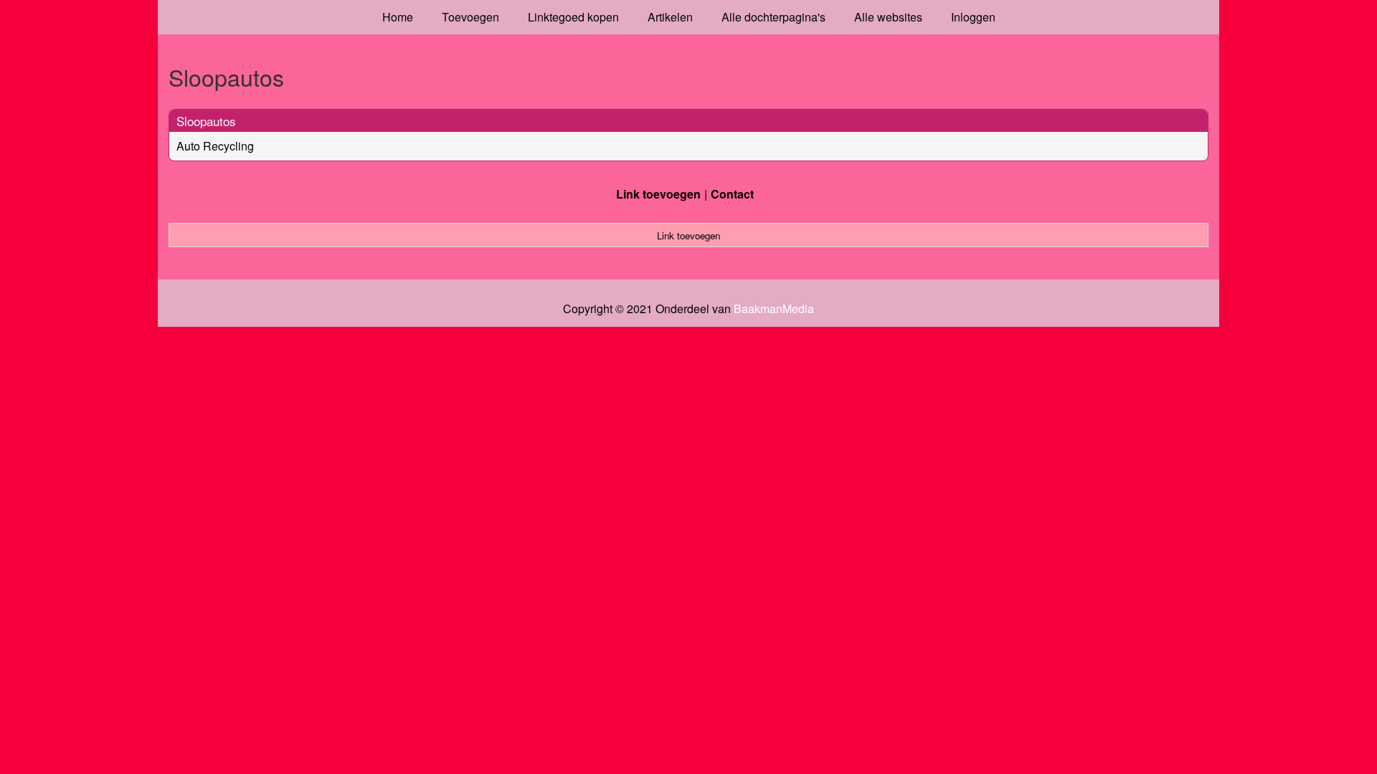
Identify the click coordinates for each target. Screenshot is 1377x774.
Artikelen (670, 17)
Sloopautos (206, 121)
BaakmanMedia (774, 309)
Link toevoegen (658, 194)
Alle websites (888, 17)
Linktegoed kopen (573, 17)
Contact (732, 194)
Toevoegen (470, 17)
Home (397, 17)
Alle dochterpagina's (773, 17)
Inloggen (973, 17)
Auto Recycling (215, 146)
